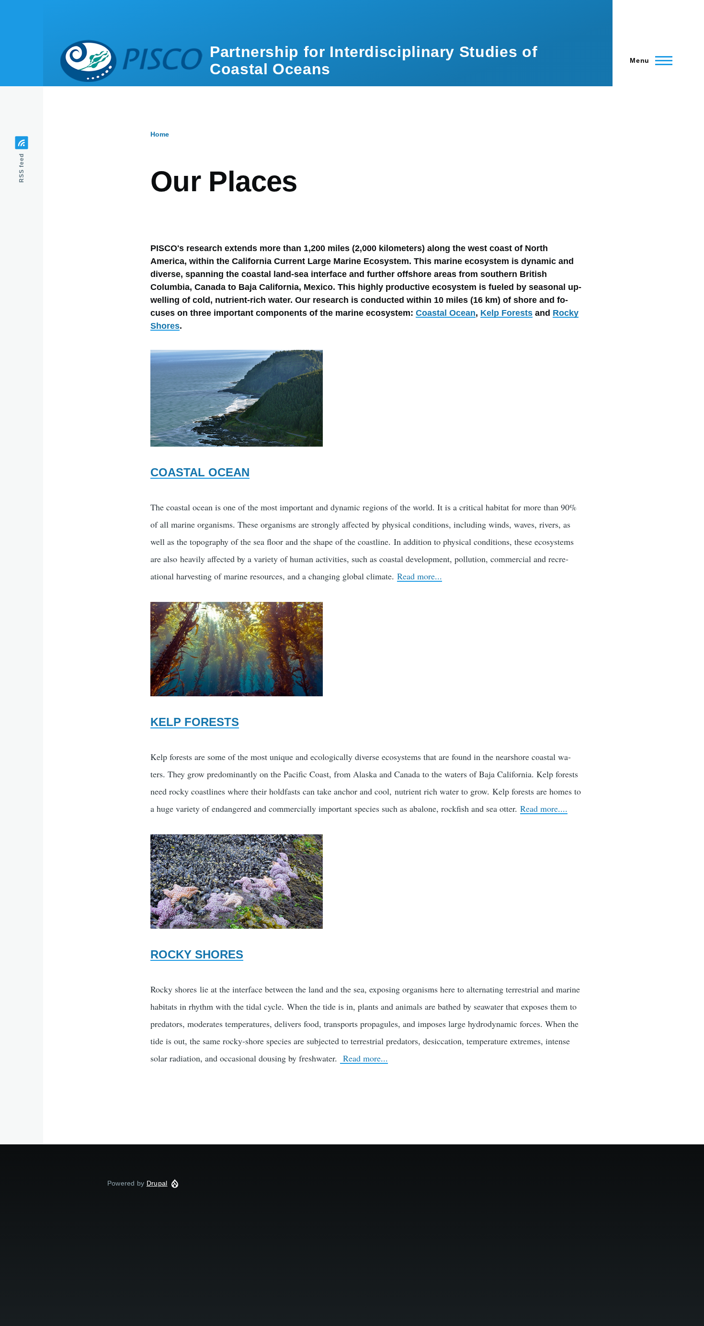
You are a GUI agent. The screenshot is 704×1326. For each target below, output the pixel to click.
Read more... (419, 576)
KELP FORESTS (194, 721)
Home (159, 134)
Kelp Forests (506, 313)
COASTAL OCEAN (200, 472)
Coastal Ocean (446, 313)
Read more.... (544, 808)
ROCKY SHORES (196, 954)
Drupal (157, 1183)
